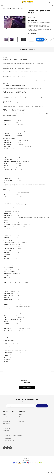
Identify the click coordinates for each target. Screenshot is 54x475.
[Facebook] (4, 447)
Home (4, 8)
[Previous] (5, 22)
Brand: (29, 16)
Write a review (27, 387)
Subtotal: (30, 33)
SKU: (29, 17)
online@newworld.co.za (13, 443)
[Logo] (27, 1)
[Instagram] (7, 447)
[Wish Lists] (47, 39)
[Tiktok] (10, 447)
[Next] (24, 22)
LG (31, 16)
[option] (14, 22)
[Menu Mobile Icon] (4, 2)
